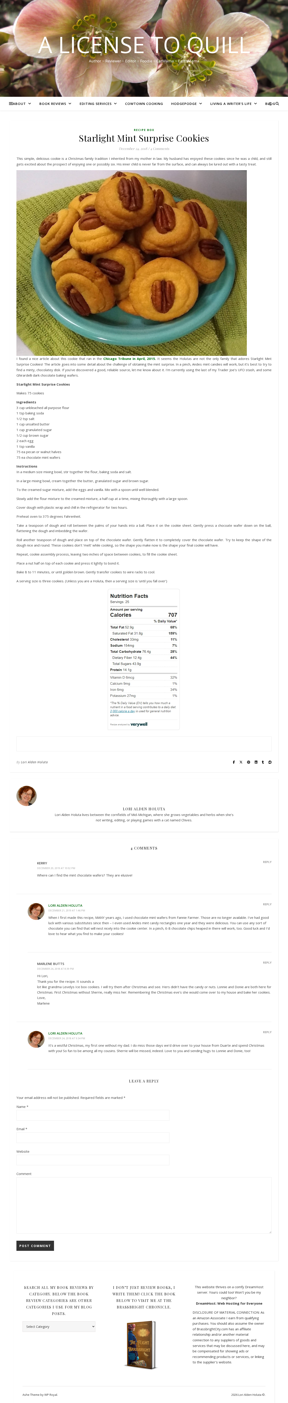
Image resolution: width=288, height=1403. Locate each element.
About (19, 103)
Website (22, 1151)
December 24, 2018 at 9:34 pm (66, 1038)
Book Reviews (52, 103)
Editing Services (96, 103)
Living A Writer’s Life (231, 103)
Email (21, 1129)
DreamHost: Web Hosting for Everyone (229, 1303)
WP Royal (50, 1395)
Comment (24, 1173)
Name (22, 1106)
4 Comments (159, 148)
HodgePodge (184, 103)
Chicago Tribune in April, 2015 (129, 358)
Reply (267, 862)
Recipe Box (144, 130)
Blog (270, 103)
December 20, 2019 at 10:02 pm (56, 868)
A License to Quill (144, 44)
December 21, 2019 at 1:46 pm (66, 910)
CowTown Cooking (144, 103)
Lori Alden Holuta (34, 762)
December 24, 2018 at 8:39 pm (55, 968)
